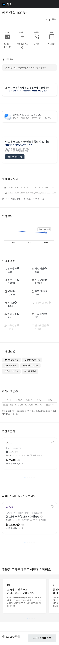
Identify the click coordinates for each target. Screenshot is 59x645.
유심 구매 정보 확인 (14, 157)
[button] (24, 477)
